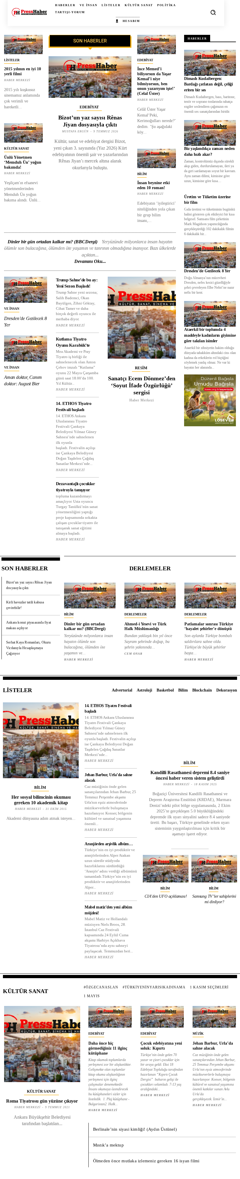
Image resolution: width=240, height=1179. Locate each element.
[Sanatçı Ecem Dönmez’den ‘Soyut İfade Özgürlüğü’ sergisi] (142, 318)
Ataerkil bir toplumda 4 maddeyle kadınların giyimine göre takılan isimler (210, 335)
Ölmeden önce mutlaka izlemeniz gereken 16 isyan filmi (146, 1161)
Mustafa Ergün (75, 131)
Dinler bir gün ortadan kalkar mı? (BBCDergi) (52, 241)
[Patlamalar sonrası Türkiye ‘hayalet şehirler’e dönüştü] (210, 595)
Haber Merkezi (17, 80)
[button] (213, 12)
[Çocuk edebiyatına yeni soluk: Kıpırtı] (162, 1017)
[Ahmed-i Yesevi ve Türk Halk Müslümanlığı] (150, 595)
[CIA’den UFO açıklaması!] (165, 868)
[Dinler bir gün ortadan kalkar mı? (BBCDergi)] (90, 595)
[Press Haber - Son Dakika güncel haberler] (29, 12)
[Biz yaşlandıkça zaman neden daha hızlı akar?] (210, 133)
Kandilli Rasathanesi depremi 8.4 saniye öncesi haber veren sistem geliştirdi (189, 775)
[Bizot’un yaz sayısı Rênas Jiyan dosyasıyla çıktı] (90, 77)
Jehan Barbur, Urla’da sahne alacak (213, 1045)
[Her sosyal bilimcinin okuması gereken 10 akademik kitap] (41, 740)
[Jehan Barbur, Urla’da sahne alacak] (214, 1017)
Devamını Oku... (90, 261)
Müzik (198, 1033)
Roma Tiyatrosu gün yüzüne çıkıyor (42, 1100)
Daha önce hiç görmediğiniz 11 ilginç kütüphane (107, 1048)
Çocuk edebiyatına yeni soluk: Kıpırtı (161, 1045)
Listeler (12, 60)
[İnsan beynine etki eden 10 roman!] (156, 158)
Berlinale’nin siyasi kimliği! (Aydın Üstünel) (135, 1129)
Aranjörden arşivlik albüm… (109, 844)
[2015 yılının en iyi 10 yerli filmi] (23, 44)
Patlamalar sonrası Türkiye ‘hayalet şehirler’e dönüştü (208, 626)
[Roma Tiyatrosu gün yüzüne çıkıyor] (42, 1044)
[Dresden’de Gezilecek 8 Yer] (25, 289)
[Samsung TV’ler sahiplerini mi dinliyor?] (214, 868)
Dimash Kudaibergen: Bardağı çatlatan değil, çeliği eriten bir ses (208, 84)
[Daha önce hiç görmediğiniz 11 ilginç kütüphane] (110, 1017)
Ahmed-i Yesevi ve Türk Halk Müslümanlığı (145, 626)
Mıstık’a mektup (108, 1145)
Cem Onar (133, 653)
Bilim (142, 174)
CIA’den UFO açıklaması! (166, 896)
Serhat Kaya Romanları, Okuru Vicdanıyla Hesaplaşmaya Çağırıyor (28, 648)
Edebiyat (89, 107)
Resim (141, 368)
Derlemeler (135, 614)
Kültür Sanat (16, 148)
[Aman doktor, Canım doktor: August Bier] (25, 348)
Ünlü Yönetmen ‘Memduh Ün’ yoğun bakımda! (22, 162)
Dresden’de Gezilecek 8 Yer (207, 271)
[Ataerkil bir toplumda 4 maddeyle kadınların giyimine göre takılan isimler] (210, 314)
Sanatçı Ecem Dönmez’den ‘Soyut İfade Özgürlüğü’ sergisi (141, 385)
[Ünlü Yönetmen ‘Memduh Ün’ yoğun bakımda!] (23, 133)
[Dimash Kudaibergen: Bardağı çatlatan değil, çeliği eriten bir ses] (210, 63)
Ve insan (11, 308)
